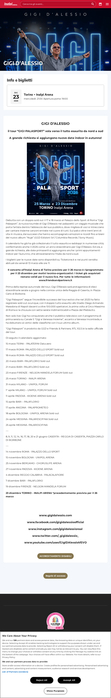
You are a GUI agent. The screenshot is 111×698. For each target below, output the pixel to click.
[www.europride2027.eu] (55, 631)
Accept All (69, 680)
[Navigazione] (107, 4)
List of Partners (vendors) (15, 672)
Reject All (41, 680)
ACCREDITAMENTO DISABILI (55, 556)
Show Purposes (55, 691)
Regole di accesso (55, 576)
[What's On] (100, 4)
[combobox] (56, 4)
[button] (10, 4)
